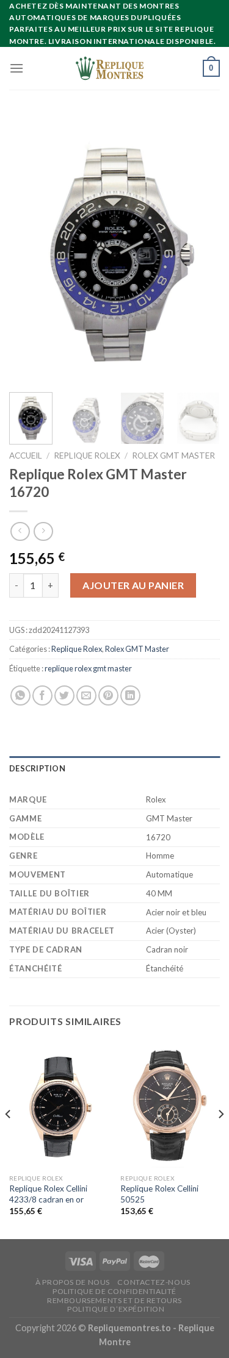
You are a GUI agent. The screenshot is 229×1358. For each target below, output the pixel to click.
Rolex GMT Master (173, 455)
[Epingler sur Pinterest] (108, 695)
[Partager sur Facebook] (42, 695)
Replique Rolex (87, 455)
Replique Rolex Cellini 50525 (159, 1194)
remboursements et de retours (114, 1300)
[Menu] (16, 68)
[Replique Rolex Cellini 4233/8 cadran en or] (59, 1104)
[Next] (200, 248)
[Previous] (29, 248)
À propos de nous (72, 1282)
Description (37, 768)
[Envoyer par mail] (86, 695)
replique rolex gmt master (88, 668)
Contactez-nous (154, 1282)
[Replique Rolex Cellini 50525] (170, 1104)
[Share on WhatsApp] (20, 695)
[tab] (114, 768)
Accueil (25, 455)
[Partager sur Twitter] (64, 695)
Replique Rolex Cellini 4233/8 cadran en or (48, 1194)
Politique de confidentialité (114, 1291)
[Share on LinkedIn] (130, 695)
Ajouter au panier (133, 585)
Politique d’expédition (115, 1308)
